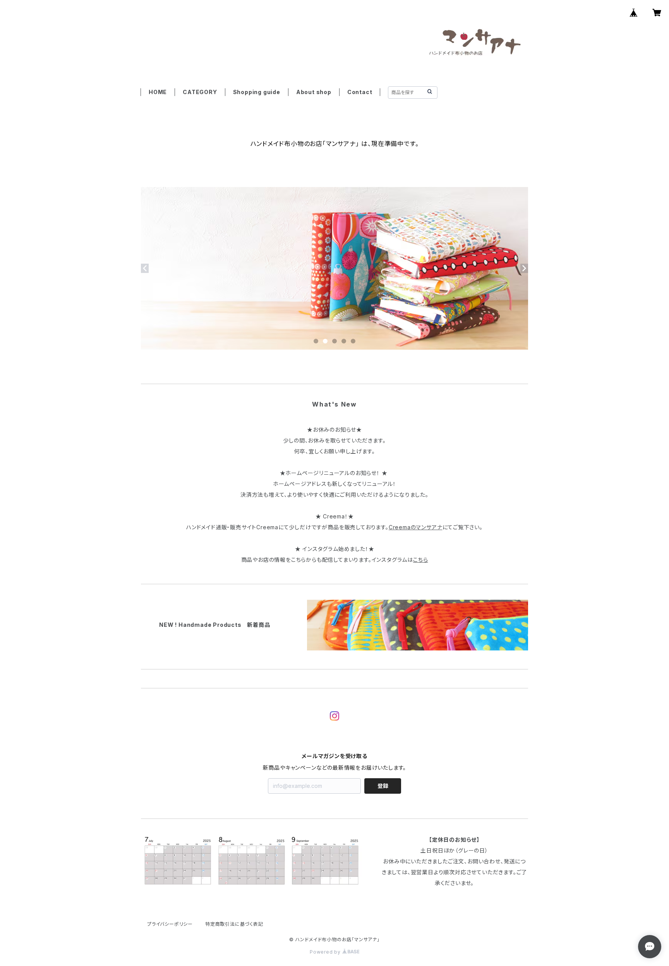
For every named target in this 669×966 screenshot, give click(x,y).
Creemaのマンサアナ (416, 527)
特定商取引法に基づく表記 (234, 924)
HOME (158, 92)
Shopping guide (256, 92)
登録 (382, 785)
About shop (313, 92)
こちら (420, 559)
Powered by (326, 952)
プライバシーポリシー (170, 924)
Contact (359, 92)
